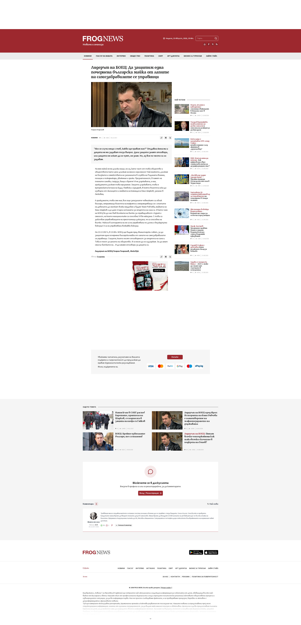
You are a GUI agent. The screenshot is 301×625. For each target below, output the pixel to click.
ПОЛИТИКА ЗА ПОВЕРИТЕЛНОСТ (205, 576)
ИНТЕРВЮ (140, 568)
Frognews (101, 256)
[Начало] (204, 44)
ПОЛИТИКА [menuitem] (149, 56)
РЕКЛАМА (186, 576)
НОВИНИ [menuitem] (88, 56)
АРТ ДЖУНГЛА (181, 568)
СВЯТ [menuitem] (160, 56)
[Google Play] (196, 552)
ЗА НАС (165, 576)
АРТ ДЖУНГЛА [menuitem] (173, 56)
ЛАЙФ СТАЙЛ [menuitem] (211, 56)
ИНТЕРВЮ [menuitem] (121, 56)
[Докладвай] (112, 525)
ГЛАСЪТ (130, 568)
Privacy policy (166, 588)
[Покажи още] (150, 618)
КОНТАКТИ (175, 576)
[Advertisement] (150, 14)
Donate (175, 357)
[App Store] (211, 552)
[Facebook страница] (208, 44)
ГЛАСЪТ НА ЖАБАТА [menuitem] (104, 56)
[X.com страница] (212, 44)
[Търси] (216, 38)
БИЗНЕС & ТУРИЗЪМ (197, 568)
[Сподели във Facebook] (165, 137)
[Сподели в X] (170, 137)
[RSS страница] (216, 44)
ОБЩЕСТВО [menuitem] (135, 56)
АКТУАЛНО (150, 568)
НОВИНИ (94, 138)
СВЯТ (171, 568)
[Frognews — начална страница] (96, 552)
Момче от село (94, 522)
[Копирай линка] (161, 137)
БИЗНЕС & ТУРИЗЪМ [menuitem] (193, 56)
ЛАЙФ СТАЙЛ (213, 568)
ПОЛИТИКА (161, 568)
